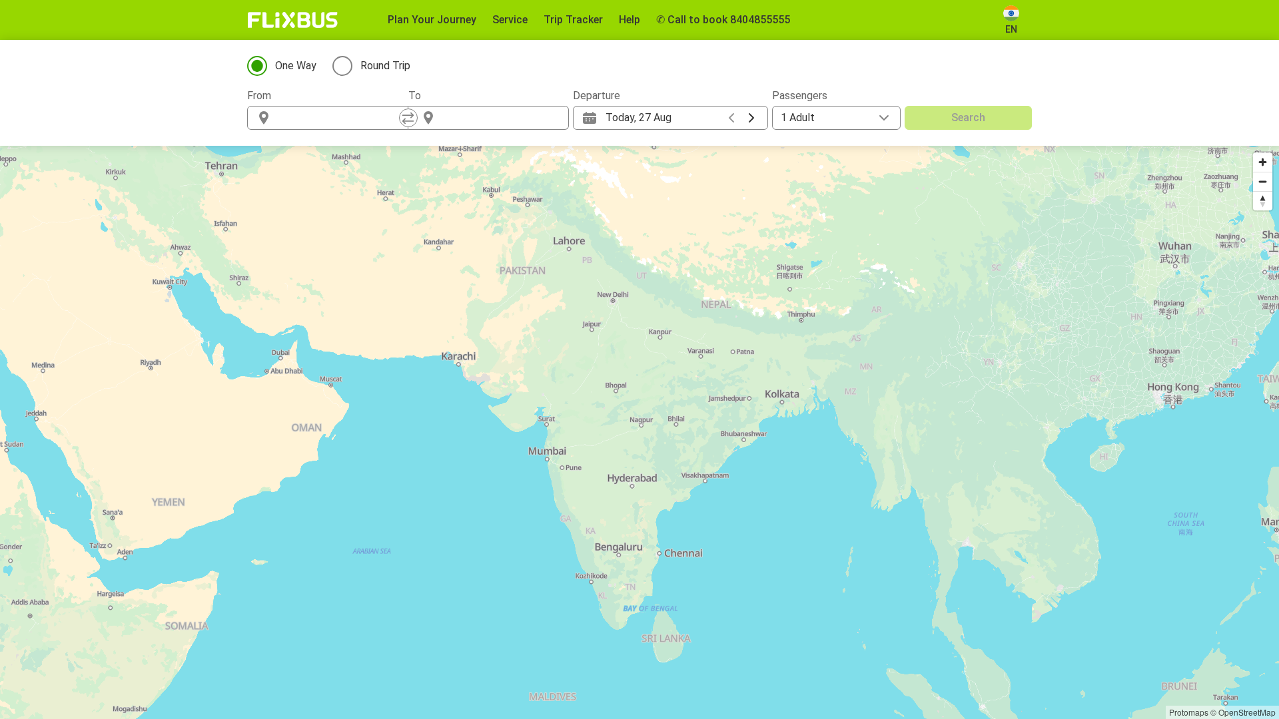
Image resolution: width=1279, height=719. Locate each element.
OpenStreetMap (1247, 712)
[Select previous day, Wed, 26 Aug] (731, 118)
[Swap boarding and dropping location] (408, 118)
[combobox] (340, 118)
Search (968, 117)
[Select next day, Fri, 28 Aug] (751, 118)
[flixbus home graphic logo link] (293, 20)
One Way (295, 65)
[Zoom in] (1262, 162)
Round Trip (385, 65)
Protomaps (1188, 712)
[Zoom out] (1262, 181)
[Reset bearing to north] (1262, 200)
